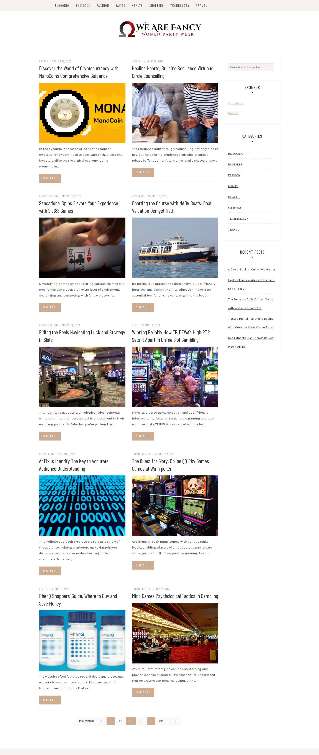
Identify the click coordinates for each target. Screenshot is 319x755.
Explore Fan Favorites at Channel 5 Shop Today (251, 284)
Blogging (62, 5)
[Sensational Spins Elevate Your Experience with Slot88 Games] (82, 247)
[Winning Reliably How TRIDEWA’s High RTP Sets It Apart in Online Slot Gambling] (175, 376)
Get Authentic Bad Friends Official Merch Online (251, 342)
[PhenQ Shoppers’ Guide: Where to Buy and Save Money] (82, 640)
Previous (86, 721)
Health (137, 5)
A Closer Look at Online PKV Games (252, 269)
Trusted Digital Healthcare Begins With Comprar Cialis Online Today (251, 323)
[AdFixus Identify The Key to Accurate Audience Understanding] (82, 506)
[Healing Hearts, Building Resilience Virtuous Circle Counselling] (175, 113)
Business (83, 5)
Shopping (156, 5)
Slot (135, 325)
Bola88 (233, 113)
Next (174, 721)
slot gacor (235, 103)
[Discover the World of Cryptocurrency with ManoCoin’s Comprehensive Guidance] (82, 113)
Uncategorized (48, 196)
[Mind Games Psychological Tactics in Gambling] (175, 633)
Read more (50, 178)
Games (120, 5)
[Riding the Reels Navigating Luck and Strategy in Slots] (82, 376)
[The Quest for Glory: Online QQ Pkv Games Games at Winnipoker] (175, 506)
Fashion (103, 5)
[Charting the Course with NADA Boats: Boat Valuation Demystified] (175, 247)
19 (141, 721)
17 (120, 721)
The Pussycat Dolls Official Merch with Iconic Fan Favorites (250, 304)
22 (161, 721)
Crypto (43, 61)
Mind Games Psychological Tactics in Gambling (175, 595)
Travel (201, 5)
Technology (180, 5)
